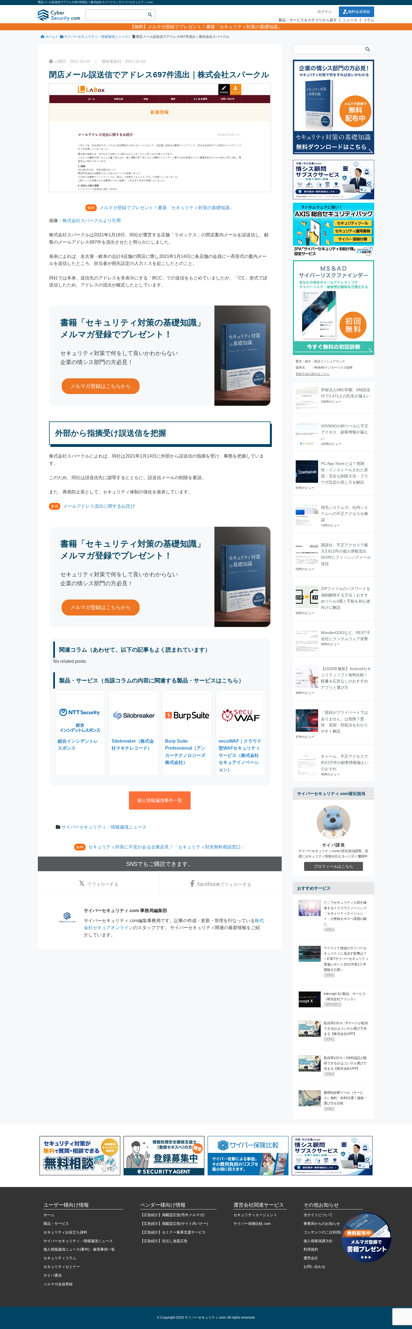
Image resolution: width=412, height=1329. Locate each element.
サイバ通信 (52, 1275)
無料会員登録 (359, 12)
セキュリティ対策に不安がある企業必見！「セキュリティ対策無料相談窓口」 (166, 847)
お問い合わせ (314, 1267)
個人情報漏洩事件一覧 (159, 800)
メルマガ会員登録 (58, 1284)
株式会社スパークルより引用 (92, 220)
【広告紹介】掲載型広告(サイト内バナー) (174, 1223)
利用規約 (311, 1249)
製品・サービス (56, 1223)
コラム (368, 20)
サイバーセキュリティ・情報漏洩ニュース (104, 827)
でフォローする (103, 884)
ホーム (48, 1215)
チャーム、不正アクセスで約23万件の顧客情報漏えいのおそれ (345, 762)
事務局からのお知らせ (322, 1223)
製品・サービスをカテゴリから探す (308, 20)
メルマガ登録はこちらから (100, 386)
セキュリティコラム (59, 1258)
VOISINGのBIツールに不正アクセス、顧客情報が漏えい (344, 432)
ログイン (324, 12)
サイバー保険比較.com (252, 1223)
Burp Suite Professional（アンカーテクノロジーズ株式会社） (185, 752)
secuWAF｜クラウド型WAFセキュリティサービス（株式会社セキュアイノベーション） (240, 755)
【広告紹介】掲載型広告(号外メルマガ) (172, 1215)
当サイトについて (318, 1215)
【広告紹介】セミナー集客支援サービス (173, 1232)
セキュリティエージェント (255, 1215)
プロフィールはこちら (333, 866)
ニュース (350, 20)
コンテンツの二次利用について (329, 1232)
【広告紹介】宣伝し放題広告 (164, 1241)
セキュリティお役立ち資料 (65, 1232)
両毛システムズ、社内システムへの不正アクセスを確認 (344, 513)
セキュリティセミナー (61, 1267)
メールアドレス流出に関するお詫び (99, 506)
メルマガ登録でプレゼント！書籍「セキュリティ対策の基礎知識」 (215, 26)
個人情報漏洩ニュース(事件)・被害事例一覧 (79, 1249)
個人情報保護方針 (318, 1241)
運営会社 (311, 1258)
